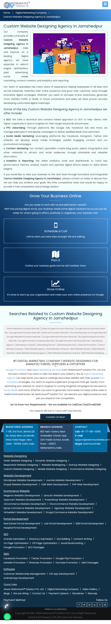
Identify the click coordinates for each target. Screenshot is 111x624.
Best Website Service (81, 349)
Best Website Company (58, 349)
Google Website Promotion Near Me (24, 336)
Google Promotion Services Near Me (73, 341)
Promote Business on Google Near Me (88, 332)
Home (6, 12)
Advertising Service (47, 345)
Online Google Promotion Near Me (57, 328)
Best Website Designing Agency (32, 353)
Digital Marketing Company (31, 12)
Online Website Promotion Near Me (23, 328)
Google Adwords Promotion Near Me (59, 336)
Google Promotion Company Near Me (36, 341)
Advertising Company (25, 345)
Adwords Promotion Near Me (55, 332)
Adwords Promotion (87, 345)
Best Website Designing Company (64, 353)
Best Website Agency (35, 349)
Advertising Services (67, 345)
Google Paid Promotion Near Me (25, 332)
